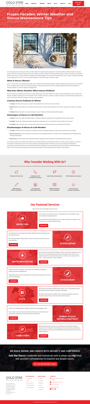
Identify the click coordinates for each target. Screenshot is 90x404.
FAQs (69, 3)
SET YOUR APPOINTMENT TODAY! (45, 364)
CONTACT (63, 3)
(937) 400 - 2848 (78, 3)
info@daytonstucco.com (57, 382)
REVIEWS (42, 3)
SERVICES (33, 3)
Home (8, 21)
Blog (12, 21)
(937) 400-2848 (55, 384)
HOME (26, 3)
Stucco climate (11, 83)
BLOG (55, 3)
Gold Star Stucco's (23, 77)
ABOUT (49, 3)
